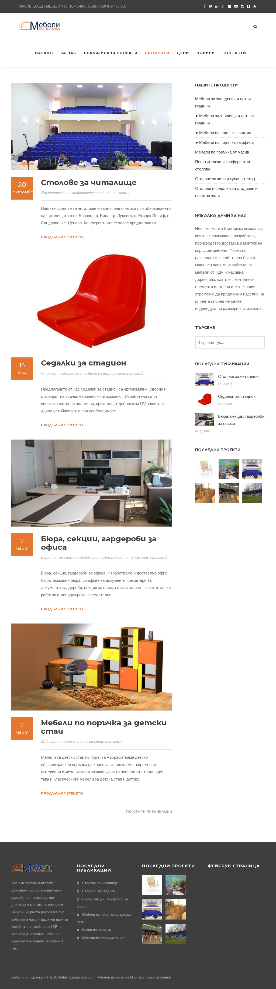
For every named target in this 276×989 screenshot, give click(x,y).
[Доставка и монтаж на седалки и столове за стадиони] (253, 493)
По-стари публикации (149, 812)
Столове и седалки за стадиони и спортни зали (83, 373)
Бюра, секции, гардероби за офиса (99, 543)
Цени (183, 53)
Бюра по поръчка (56, 557)
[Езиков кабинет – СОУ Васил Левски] (206, 493)
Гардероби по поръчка (93, 557)
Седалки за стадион (83, 362)
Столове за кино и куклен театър (225, 178)
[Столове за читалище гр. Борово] (253, 469)
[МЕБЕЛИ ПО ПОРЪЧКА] (42, 25)
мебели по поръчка (27, 977)
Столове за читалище (89, 182)
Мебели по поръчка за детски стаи (104, 727)
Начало (44, 53)
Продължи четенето (62, 237)
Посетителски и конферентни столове (76, 192)
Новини (205, 53)
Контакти (234, 53)
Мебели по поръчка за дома (225, 132)
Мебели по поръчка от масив (222, 152)
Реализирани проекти (110, 53)
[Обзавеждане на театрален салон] (206, 469)
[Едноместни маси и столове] (229, 469)
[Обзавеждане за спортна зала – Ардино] (229, 493)
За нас (68, 53)
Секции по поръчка (131, 557)
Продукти (157, 53)
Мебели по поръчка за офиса (226, 142)
